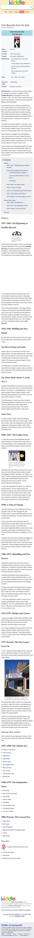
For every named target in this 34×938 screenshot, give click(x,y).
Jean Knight (13, 596)
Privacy (20, 934)
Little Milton (6, 802)
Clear (27, 7)
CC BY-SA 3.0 (19, 927)
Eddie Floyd (17, 478)
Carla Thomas (15, 302)
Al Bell (3, 140)
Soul (12, 77)
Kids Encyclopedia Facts (7, 27)
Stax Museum (10, 698)
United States (13, 82)
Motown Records (6, 630)
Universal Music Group (17, 63)
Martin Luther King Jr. (15, 542)
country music (23, 249)
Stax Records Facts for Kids (9, 910)
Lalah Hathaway (7, 827)
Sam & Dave (6, 771)
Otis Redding (24, 134)
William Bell (7, 429)
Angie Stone (6, 821)
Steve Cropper (16, 392)
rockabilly (4, 251)
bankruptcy (29, 634)
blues (24, 110)
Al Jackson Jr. (11, 397)
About (14, 934)
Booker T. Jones (26, 390)
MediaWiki (10, 932)
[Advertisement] (17, 18)
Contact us (27, 934)
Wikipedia (15, 930)
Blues (23, 77)
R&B (16, 77)
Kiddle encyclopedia (17, 902)
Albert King (6, 790)
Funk (19, 77)
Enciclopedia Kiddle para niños (9, 935)
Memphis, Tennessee (15, 86)
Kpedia (21, 12)
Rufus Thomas (26, 300)
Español (27, 12)
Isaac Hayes (19, 575)
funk (18, 110)
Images (10, 12)
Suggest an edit (19, 916)
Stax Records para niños (21, 847)
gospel (15, 110)
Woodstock (4, 604)
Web (6, 12)
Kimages (16, 12)
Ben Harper (19, 723)
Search (31, 7)
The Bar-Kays (17, 483)
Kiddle (3, 934)
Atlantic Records (25, 136)
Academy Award (11, 582)
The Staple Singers (20, 587)
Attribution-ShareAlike (14, 906)
